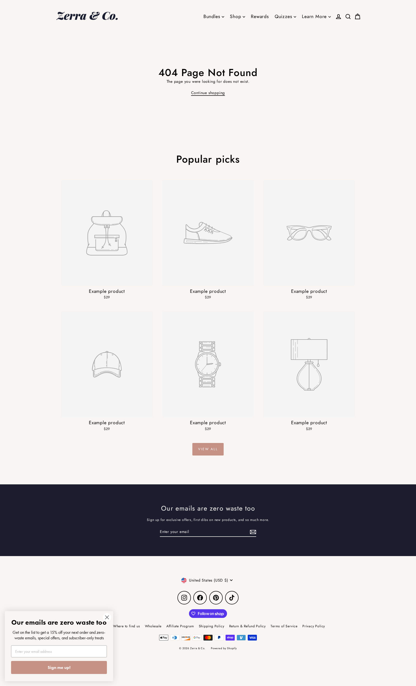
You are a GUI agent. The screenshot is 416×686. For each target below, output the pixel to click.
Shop (236, 16)
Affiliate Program (180, 626)
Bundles (212, 16)
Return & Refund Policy (247, 626)
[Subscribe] (252, 532)
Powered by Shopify (224, 648)
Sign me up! (59, 667)
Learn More (315, 16)
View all (208, 449)
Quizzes (284, 16)
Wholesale (153, 626)
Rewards (260, 16)
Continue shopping (208, 93)
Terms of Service (284, 626)
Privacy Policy (313, 626)
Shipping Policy (211, 626)
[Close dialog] (107, 617)
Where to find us (126, 626)
